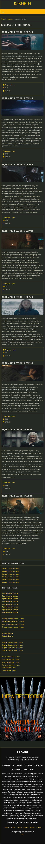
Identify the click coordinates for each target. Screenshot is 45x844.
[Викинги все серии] (22, 4)
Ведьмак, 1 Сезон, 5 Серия (17, 230)
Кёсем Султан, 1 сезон (9, 668)
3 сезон (19, 827)
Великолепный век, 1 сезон (11, 657)
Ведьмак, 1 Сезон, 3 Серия (17, 363)
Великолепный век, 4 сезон (11, 665)
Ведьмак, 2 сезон (7, 636)
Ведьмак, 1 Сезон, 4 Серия (17, 297)
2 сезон (12, 827)
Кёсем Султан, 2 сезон (9, 670)
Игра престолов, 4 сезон (10, 601)
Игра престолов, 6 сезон (10, 607)
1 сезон (6, 827)
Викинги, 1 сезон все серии (10, 568)
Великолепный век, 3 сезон (11, 662)
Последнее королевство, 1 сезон (13, 619)
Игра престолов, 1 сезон (10, 593)
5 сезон (32, 827)
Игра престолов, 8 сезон (10, 612)
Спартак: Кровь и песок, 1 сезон (12, 645)
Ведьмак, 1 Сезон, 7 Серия (17, 98)
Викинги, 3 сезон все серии (10, 574)
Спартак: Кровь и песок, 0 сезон (12, 642)
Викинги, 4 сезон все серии (10, 577)
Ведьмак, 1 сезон (10, 85)
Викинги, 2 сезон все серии (10, 571)
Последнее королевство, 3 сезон (13, 624)
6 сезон (38, 827)
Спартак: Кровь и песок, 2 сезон (12, 648)
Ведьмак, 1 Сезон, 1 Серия (17, 429)
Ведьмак (10, 19)
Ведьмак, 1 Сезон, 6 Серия (17, 164)
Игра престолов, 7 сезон (10, 610)
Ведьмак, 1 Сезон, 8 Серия (17, 32)
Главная (3, 19)
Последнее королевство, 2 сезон (13, 621)
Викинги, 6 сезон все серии (10, 582)
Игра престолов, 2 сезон (10, 596)
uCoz (22, 834)
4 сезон (25, 827)
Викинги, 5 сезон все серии (10, 579)
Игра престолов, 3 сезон (10, 599)
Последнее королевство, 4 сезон (13, 627)
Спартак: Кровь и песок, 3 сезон (12, 650)
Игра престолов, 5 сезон (10, 604)
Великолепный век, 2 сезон (11, 659)
